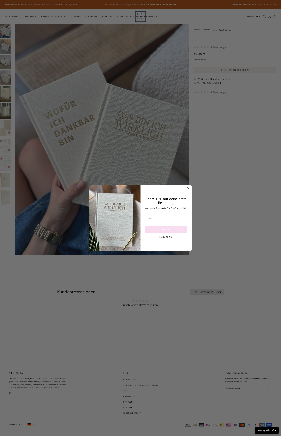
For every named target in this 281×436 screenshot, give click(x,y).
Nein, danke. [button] (166, 237)
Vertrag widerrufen (267, 430)
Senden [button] (166, 229)
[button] (188, 188)
